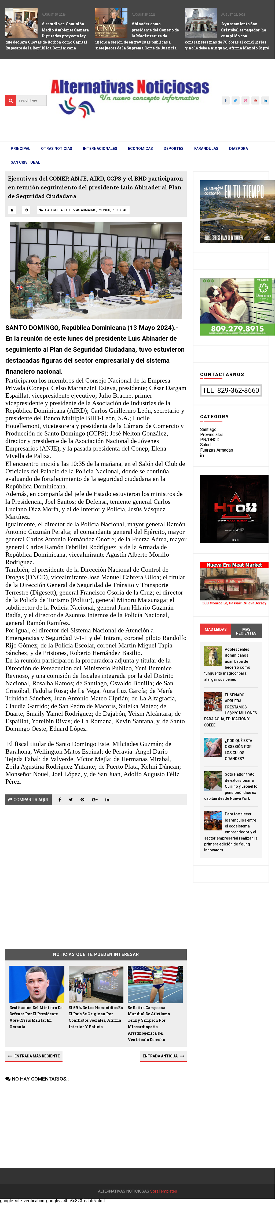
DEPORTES (174, 148)
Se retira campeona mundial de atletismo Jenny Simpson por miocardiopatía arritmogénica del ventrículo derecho (149, 1023)
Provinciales (211, 434)
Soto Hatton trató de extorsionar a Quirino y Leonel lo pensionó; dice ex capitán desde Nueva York (231, 786)
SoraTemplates (163, 1191)
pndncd (104, 210)
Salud (205, 444)
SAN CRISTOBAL (25, 162)
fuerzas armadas (81, 210)
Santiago (208, 429)
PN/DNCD (209, 439)
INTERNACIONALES (100, 148)
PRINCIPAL (20, 148)
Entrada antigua (160, 1056)
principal (119, 210)
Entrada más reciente (37, 1056)
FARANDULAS (206, 148)
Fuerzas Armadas (216, 450)
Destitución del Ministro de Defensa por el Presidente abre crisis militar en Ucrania (35, 1017)
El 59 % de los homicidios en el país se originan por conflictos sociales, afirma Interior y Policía (96, 1017)
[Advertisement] (95, 873)
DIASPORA (238, 148)
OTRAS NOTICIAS (56, 148)
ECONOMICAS (140, 148)
